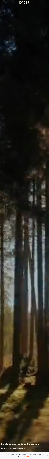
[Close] (47, 455)
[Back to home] (24, 2)
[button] (47, 2)
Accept (26, 456)
